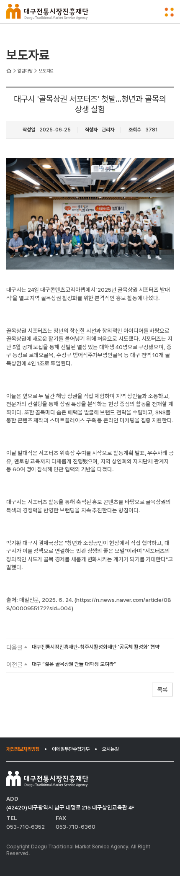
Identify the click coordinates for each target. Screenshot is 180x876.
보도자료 (46, 71)
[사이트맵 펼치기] (169, 12)
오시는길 (110, 749)
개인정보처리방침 (22, 749)
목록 (162, 690)
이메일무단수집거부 (70, 749)
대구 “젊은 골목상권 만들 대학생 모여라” (74, 664)
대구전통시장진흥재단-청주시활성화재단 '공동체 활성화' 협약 (95, 647)
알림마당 (25, 71)
